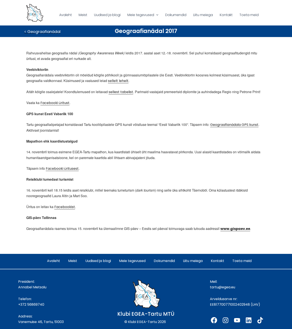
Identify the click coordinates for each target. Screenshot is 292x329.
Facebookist (64, 206)
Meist (83, 14)
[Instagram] (225, 320)
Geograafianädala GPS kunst (234, 124)
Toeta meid (249, 14)
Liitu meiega (203, 14)
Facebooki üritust (54, 102)
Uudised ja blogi (107, 14)
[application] (156, 15)
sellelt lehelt (118, 80)
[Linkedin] (249, 320)
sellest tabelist (121, 91)
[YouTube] (237, 320)
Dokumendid (175, 14)
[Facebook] (214, 320)
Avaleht (65, 14)
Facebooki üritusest (62, 168)
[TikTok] (260, 320)
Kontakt (226, 14)
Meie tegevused (140, 14)
